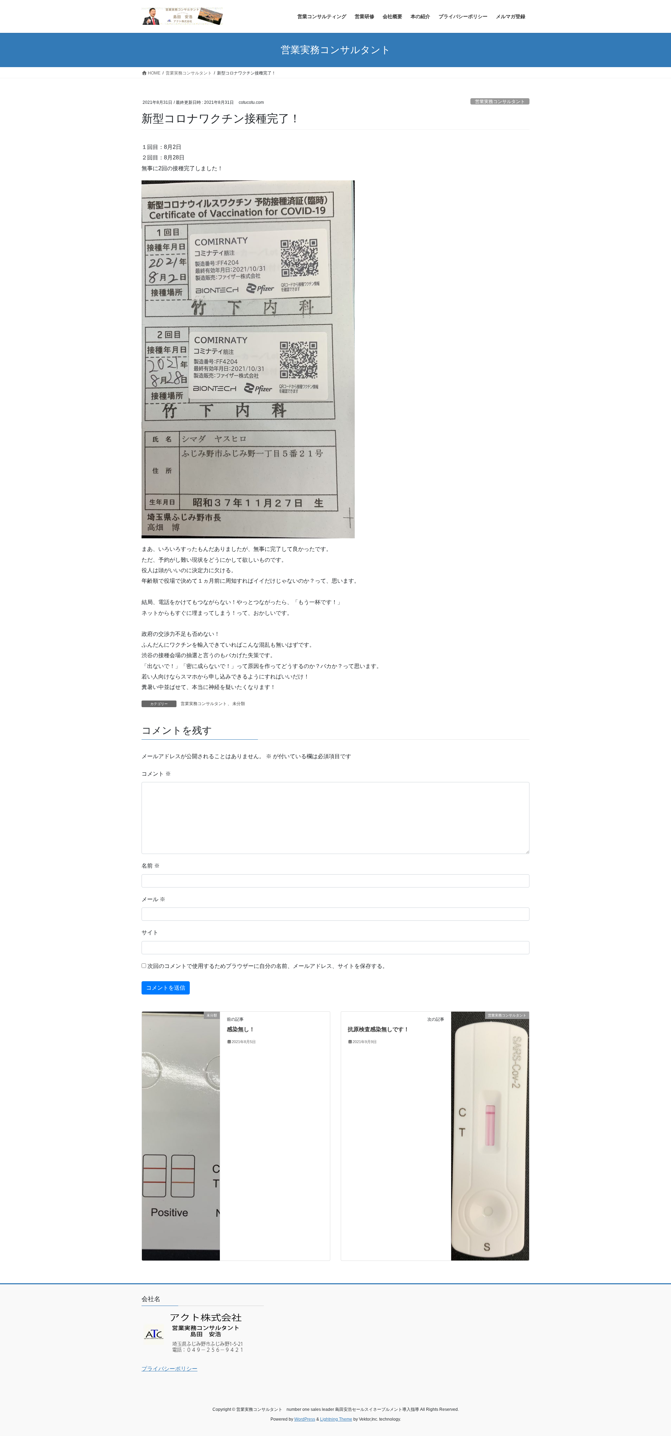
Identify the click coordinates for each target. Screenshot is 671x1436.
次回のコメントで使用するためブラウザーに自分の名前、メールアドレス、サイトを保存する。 (267, 966)
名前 (151, 866)
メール (153, 899)
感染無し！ (241, 1029)
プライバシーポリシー (169, 1369)
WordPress (304, 1419)
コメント (156, 774)
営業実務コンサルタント (500, 101)
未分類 (238, 703)
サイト (150, 932)
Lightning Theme (336, 1419)
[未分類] (181, 1040)
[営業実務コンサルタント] (490, 1136)
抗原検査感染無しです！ (378, 1029)
